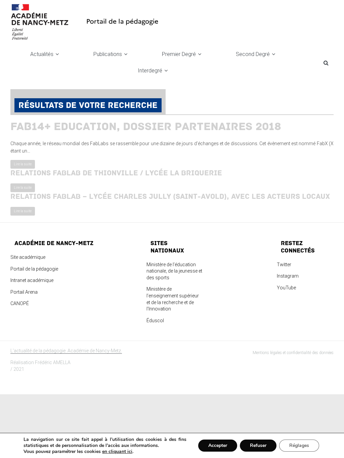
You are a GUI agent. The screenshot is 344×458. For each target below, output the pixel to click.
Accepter (217, 445)
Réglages (299, 445)
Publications (107, 54)
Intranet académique (31, 280)
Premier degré (179, 54)
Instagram (288, 276)
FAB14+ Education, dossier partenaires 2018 (145, 126)
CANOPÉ (19, 303)
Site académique (27, 257)
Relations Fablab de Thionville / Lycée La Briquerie (116, 173)
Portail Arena (24, 292)
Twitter (284, 264)
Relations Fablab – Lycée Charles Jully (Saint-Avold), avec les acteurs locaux (170, 196)
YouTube (286, 287)
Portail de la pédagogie (34, 269)
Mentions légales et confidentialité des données (293, 352)
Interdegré (150, 70)
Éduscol (155, 320)
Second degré (253, 54)
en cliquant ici (117, 452)
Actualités (41, 54)
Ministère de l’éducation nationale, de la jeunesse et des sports (174, 271)
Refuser (258, 445)
